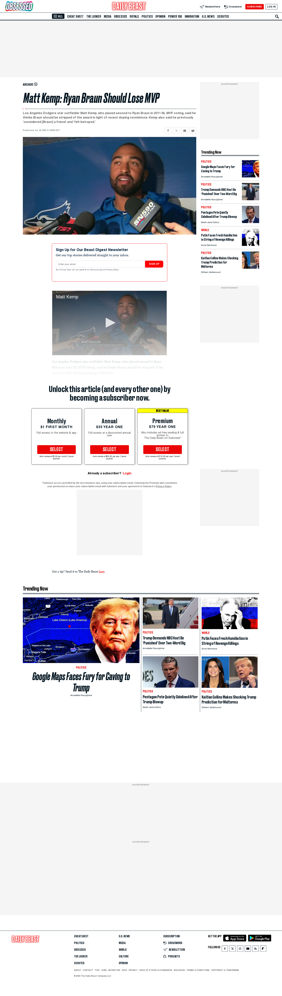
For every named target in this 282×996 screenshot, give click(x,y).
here (101, 571)
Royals (134, 16)
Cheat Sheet (75, 16)
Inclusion (179, 970)
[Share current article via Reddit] (193, 130)
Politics (147, 16)
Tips (97, 970)
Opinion (160, 16)
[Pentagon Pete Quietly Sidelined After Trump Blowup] (250, 222)
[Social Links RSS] (255, 949)
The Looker (93, 16)
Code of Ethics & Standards (155, 970)
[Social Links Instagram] (240, 949)
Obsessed (120, 16)
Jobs (104, 970)
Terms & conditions (197, 970)
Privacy (133, 970)
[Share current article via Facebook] (168, 130)
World (123, 949)
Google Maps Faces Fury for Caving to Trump (81, 682)
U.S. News (208, 16)
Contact (88, 970)
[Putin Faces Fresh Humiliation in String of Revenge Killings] (250, 244)
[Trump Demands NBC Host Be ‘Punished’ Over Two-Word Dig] (250, 199)
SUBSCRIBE (254, 6)
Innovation (192, 16)
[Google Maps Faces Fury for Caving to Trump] (250, 176)
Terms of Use (96, 270)
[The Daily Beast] (129, 6)
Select (56, 449)
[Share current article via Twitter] (176, 130)
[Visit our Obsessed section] (31, 6)
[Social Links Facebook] (225, 949)
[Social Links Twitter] (232, 949)
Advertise (114, 970)
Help (124, 970)
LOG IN (271, 6)
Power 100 (175, 16)
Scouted (223, 16)
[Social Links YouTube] (248, 949)
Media (107, 16)
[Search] (277, 16)
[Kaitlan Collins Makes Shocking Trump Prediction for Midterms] (250, 267)
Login (127, 473)
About (77, 970)
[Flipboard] (263, 949)
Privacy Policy (112, 270)
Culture (124, 956)
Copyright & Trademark (225, 970)
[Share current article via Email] (184, 130)
